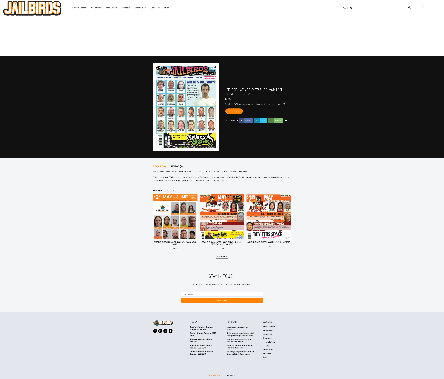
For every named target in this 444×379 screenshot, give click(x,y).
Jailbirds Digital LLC (216, 376)
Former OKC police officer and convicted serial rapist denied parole (240, 346)
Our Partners (267, 360)
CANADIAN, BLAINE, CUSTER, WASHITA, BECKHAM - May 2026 (268, 242)
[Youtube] (171, 331)
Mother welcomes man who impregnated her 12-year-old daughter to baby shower (240, 334)
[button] (348, 8)
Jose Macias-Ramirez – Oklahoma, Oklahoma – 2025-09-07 (201, 346)
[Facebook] (155, 331)
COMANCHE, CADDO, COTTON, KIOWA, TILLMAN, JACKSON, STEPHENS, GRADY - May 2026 (222, 243)
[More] (286, 120)
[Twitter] (165, 331)
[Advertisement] (222, 38)
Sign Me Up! (222, 300)
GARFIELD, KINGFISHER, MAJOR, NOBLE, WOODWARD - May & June (175, 243)
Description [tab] (159, 166)
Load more (221, 256)
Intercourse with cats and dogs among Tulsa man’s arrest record (239, 340)
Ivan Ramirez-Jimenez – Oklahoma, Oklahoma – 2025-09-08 (201, 352)
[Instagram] (160, 331)
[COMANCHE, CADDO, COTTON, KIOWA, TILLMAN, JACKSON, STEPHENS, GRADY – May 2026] (222, 216)
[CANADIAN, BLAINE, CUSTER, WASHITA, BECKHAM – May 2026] (269, 216)
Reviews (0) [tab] (177, 166)
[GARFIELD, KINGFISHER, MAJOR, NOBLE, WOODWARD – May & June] (175, 216)
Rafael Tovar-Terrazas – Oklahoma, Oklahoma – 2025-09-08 (201, 328)
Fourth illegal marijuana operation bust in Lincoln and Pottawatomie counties (240, 352)
